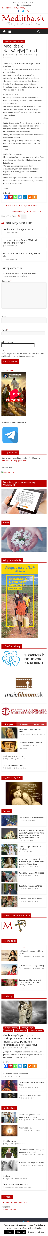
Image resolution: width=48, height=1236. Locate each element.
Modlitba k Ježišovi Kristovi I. (28, 211)
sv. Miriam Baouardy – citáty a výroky (17, 8)
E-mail (4, 330)
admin (20, 55)
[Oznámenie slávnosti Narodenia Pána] (9, 1081)
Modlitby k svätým (27, 1028)
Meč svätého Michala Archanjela (32, 817)
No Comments (39, 956)
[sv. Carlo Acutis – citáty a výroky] (9, 965)
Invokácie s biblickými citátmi (20, 205)
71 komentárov (22, 759)
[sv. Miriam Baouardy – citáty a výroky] (9, 951)
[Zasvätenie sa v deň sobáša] (9, 1094)
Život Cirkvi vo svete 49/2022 (30, 899)
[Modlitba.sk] (4, 31)
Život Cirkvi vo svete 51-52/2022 (31, 873)
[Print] (30, 197)
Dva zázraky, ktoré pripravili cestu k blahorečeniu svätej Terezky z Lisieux (30, 982)
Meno (4, 316)
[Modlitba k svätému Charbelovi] (10, 741)
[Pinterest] (10, 197)
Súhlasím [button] (9, 1232)
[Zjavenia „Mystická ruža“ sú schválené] (9, 845)
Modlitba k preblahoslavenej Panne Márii (21, 255)
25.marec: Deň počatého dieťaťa (32, 1163)
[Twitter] (20, 197)
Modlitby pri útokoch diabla (14, 42)
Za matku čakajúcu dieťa (13, 765)
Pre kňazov (8, 1031)
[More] (34, 197)
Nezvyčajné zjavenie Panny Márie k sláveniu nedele (29, 1115)
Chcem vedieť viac (36, 1232)
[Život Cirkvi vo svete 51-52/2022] (9, 872)
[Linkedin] (25, 197)
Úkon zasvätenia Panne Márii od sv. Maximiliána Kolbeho (21, 241)
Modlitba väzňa (9, 1141)
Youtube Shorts (7, 370)
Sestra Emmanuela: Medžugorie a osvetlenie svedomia (31, 1150)
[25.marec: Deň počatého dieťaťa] (10, 1161)
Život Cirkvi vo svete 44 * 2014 (15, 1184)
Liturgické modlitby (11, 1028)
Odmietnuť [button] (21, 1232)
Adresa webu (7, 342)
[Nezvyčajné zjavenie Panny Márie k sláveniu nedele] (10, 1113)
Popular (10, 724)
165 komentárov (39, 734)
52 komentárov (21, 768)
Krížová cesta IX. (25, 1128)
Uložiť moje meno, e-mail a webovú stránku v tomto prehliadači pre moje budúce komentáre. (23, 354)
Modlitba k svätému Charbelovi (31, 743)
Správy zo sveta (20, 1031)
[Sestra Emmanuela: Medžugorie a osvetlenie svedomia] (10, 1148)
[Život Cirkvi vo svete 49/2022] (9, 897)
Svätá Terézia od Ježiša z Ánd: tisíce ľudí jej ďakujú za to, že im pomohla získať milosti (31, 861)
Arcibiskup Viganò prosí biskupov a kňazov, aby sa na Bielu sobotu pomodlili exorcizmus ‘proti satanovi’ (22, 1039)
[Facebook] (6, 197)
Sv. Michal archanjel (35, 1031)
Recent (25, 724)
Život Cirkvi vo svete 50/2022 (30, 886)
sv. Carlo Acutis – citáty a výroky (31, 965)
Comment (40, 724)
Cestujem (7, 1176)
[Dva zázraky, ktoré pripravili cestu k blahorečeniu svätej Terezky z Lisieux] (9, 980)
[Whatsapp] (15, 197)
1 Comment (36, 1130)
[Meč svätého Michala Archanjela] (9, 816)
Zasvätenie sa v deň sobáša (30, 1095)
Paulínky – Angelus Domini (13, 756)
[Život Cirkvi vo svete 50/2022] (9, 885)
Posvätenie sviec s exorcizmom (15, 1074)
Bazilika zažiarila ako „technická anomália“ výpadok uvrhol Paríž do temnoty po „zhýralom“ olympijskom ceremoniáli (31, 834)
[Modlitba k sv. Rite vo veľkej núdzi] (10, 727)
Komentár (6, 281)
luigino (21, 1048)
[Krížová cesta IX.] (10, 1127)
